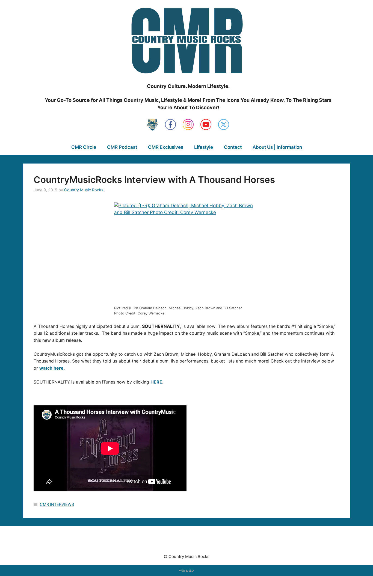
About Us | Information (277, 147)
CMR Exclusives (165, 147)
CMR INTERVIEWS (57, 504)
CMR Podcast (122, 147)
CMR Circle (83, 147)
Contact (233, 147)
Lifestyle (203, 147)
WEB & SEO (186, 570)
